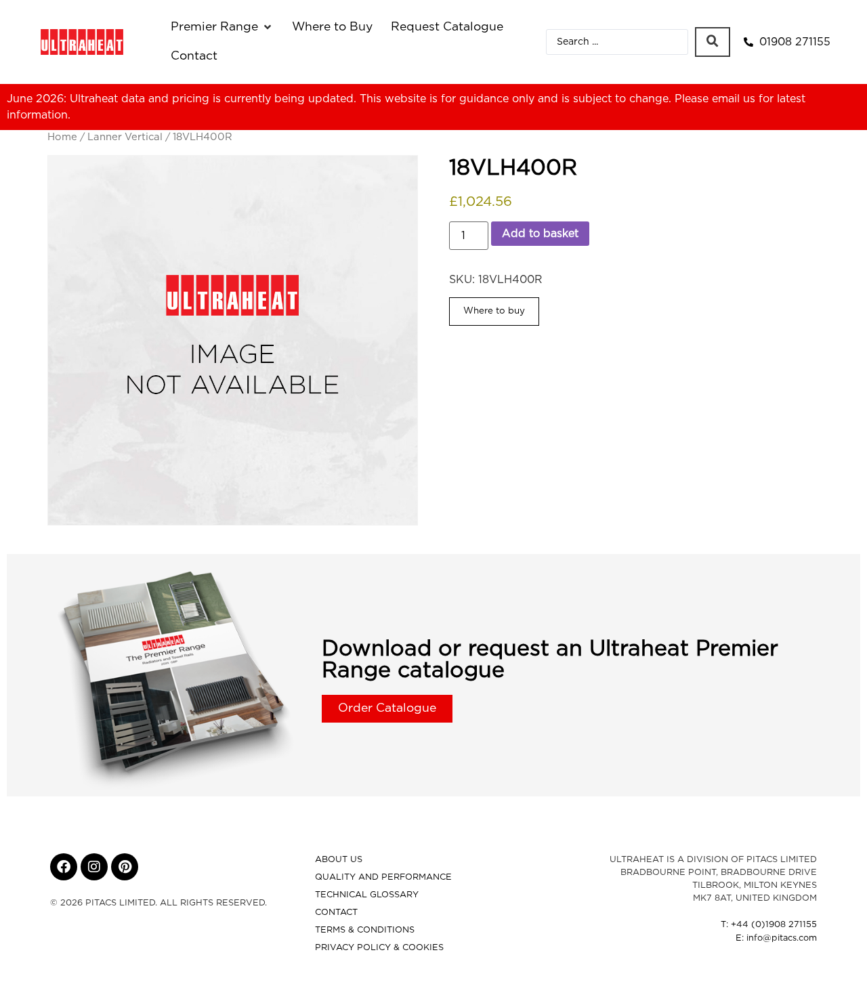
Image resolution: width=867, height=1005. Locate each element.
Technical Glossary (367, 895)
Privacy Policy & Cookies (379, 947)
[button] (222, 27)
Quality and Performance (383, 877)
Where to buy (494, 311)
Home (62, 137)
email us (733, 98)
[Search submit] (712, 42)
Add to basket (540, 233)
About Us (338, 859)
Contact (336, 912)
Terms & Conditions (365, 930)
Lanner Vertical (125, 137)
